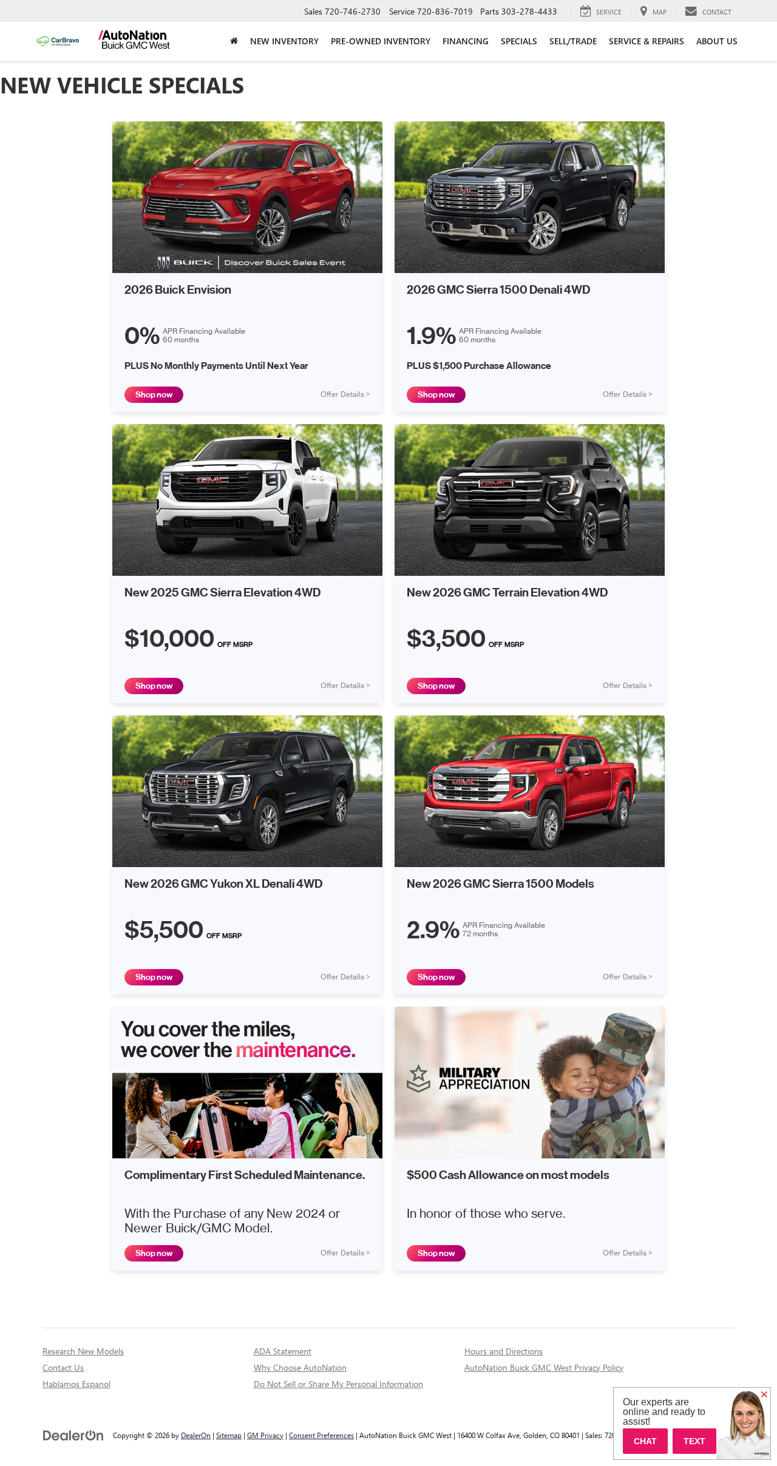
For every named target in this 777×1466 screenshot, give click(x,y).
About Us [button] (717, 41)
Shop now (153, 395)
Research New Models (83, 1351)
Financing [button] (466, 41)
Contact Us (63, 1367)
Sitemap (229, 1435)
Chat (645, 1441)
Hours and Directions (503, 1351)
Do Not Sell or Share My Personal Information (338, 1384)
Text (694, 1441)
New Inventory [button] (284, 41)
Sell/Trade (573, 41)
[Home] (234, 41)
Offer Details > (345, 394)
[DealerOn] (73, 1435)
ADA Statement (282, 1351)
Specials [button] (519, 41)
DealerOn (196, 1435)
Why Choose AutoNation (300, 1367)
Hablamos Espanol (76, 1384)
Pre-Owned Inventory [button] (380, 41)
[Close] (764, 1395)
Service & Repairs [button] (646, 41)
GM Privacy (265, 1435)
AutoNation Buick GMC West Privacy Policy (543, 1367)
